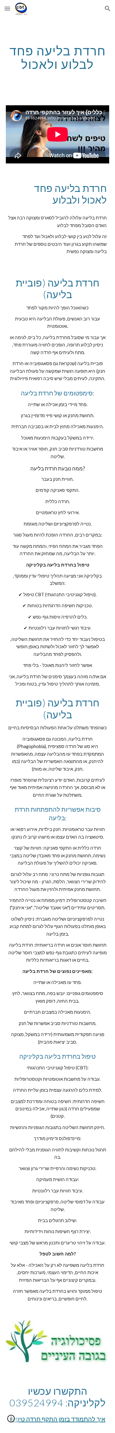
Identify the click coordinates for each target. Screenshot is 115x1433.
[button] (7, 8)
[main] (57, 57)
